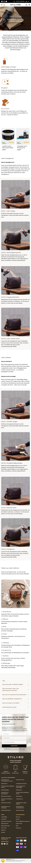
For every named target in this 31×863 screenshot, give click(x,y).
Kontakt (3, 832)
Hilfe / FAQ (3, 828)
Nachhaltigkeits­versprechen (23, 821)
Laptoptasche (19, 799)
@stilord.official (5, 841)
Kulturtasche (4, 783)
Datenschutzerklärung (14, 748)
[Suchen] (5, 4)
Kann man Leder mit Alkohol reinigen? (12, 684)
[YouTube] (6, 1)
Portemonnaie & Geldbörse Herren (22, 793)
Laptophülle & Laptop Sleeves (21, 803)
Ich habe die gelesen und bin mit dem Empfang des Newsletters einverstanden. (15, 749)
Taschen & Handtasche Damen (6, 799)
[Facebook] (2, 1)
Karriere (18, 819)
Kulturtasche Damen (6, 796)
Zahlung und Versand (6, 821)
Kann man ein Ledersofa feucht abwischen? (14, 694)
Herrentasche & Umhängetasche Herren (7, 780)
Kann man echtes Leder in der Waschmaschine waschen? (10, 689)
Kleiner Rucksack (20, 810)
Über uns (18, 817)
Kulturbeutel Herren (6, 810)
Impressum (18, 828)
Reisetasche (19, 790)
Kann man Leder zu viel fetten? (10, 703)
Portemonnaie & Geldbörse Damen (7, 786)
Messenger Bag (5, 790)
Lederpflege (4, 817)
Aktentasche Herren (6, 802)
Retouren (3, 830)
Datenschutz (19, 823)
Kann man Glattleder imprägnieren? (12, 698)
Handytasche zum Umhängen (5, 807)
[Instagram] (4, 1)
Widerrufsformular (5, 825)
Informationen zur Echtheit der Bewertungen (13, 861)
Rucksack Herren (20, 779)
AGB (17, 825)
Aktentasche (19, 796)
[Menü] (1, 4)
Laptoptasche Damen (21, 783)
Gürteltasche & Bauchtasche (5, 793)
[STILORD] (15, 5)
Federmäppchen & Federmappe (20, 786)
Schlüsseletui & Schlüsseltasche (20, 807)
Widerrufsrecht (4, 823)
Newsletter (3, 819)
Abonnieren (14, 745)
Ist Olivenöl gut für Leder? (9, 707)
